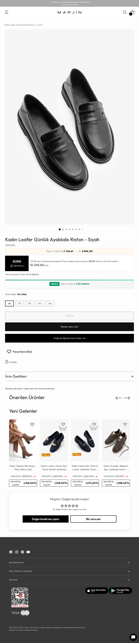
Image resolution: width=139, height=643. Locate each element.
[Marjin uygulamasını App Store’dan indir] (96, 593)
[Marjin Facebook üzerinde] (11, 552)
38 (29, 303)
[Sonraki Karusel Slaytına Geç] (127, 398)
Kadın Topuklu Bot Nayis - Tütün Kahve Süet (23, 468)
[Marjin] (69, 12)
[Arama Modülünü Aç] (125, 12)
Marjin (26, 627)
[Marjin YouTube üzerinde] (28, 552)
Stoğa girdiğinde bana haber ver (69, 338)
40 (50, 303)
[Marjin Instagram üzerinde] (17, 552)
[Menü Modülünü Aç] (6, 12)
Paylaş (13, 362)
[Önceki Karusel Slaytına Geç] (118, 398)
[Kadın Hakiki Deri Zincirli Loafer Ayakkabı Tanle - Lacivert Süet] (85, 440)
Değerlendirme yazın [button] (45, 519)
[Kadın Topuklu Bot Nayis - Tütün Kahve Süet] (23, 440)
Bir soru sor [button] (93, 519)
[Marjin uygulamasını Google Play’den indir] (120, 593)
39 (39, 303)
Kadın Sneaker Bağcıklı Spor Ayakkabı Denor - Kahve (116, 468)
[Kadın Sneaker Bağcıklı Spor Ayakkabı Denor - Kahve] (116, 440)
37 (19, 303)
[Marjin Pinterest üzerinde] (23, 552)
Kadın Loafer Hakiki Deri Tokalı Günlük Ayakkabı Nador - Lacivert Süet (54, 468)
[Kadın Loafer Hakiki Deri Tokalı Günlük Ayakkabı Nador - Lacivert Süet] (54, 440)
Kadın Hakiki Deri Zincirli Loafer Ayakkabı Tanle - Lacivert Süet (85, 468)
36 (9, 303)
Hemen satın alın (70, 326)
